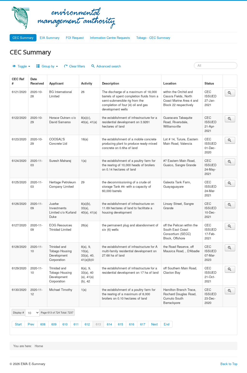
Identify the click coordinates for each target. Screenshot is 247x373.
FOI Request (75, 37)
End (166, 324)
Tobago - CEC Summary (153, 37)
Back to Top (228, 363)
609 (53, 324)
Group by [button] (48, 66)
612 (87, 324)
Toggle (22, 66)
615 (120, 324)
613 (98, 324)
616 (131, 324)
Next (154, 324)
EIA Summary (50, 37)
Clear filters (76, 66)
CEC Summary (23, 37)
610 (65, 324)
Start (18, 324)
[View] (230, 93)
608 (42, 324)
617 (142, 324)
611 (76, 324)
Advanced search (108, 66)
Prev (31, 324)
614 (109, 324)
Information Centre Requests (110, 37)
